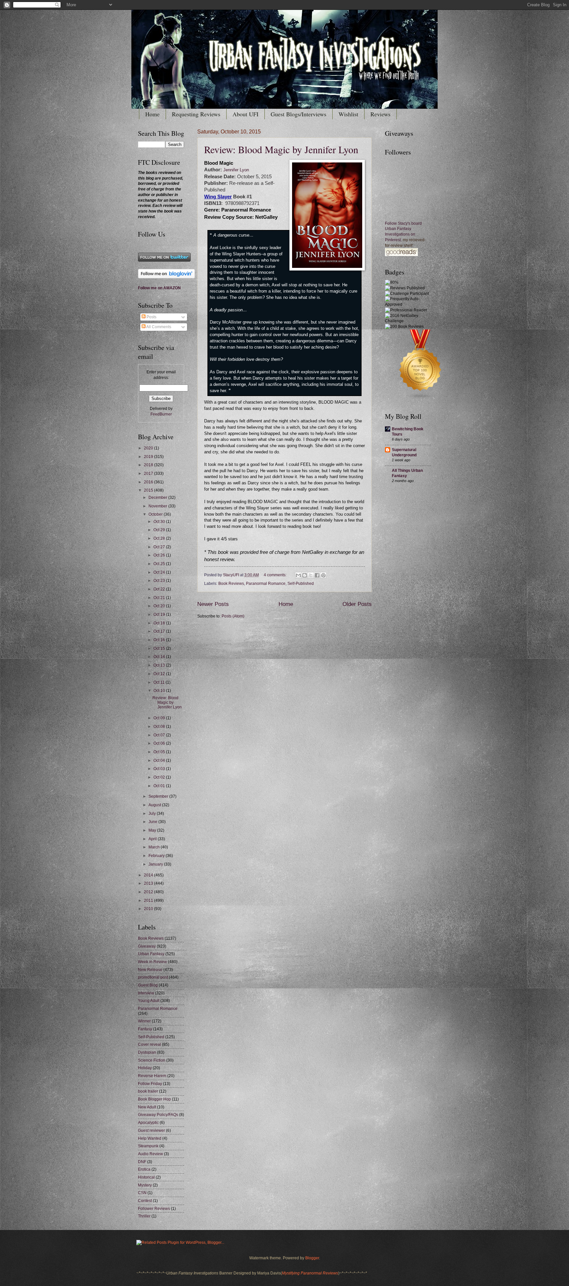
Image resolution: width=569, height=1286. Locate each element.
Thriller (144, 1216)
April (153, 839)
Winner (144, 1021)
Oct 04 (159, 760)
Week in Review (152, 961)
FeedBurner (161, 414)
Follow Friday (150, 1083)
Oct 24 (159, 572)
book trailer (148, 1091)
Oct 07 (159, 735)
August (155, 805)
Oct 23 (159, 580)
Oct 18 (159, 623)
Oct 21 (159, 597)
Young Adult (148, 1000)
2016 (149, 482)
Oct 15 (159, 648)
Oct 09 (159, 718)
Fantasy (145, 1029)
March (155, 847)
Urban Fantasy (151, 954)
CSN (142, 1192)
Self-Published (300, 583)
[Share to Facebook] (317, 575)
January (156, 864)
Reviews (380, 114)
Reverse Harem (152, 1075)
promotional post (153, 977)
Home (152, 114)
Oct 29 (159, 530)
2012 (149, 892)
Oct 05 (159, 752)
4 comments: (275, 575)
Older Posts (357, 604)
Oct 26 (159, 555)
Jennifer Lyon (235, 170)
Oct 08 (159, 726)
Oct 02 (159, 777)
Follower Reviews (154, 1208)
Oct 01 (159, 786)
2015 (149, 490)
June (153, 821)
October (156, 514)
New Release (150, 969)
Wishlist (348, 114)
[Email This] (298, 575)
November (158, 506)
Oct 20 (159, 606)
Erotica (144, 1169)
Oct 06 (159, 743)
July (153, 813)
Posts (151, 317)
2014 (149, 875)
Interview (146, 993)
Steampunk (148, 1146)
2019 (149, 456)
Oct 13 (159, 665)
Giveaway (147, 946)
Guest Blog (148, 985)
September (159, 796)
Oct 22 (159, 589)
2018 (149, 465)
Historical (146, 1177)
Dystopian (147, 1052)
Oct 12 (159, 674)
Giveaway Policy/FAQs (158, 1114)
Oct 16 (159, 640)
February (157, 855)
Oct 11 (159, 682)
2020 (149, 448)
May (153, 830)
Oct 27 (159, 547)
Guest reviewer (151, 1130)
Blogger (312, 1258)
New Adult (147, 1107)
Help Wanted (149, 1138)
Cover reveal (149, 1044)
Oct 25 (159, 563)
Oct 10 (159, 690)
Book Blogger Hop (154, 1099)
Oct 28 (159, 538)
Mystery (145, 1185)
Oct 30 (159, 521)
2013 (149, 883)
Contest (145, 1200)
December (158, 497)
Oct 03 (159, 768)
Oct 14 (159, 656)
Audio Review (150, 1154)
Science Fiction (151, 1060)
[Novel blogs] (420, 399)
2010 (149, 908)
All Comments (158, 327)
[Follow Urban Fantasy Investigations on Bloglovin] (166, 277)
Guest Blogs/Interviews (298, 114)
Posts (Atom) (233, 616)
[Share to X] (311, 575)
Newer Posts (213, 604)
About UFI (245, 114)
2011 (149, 900)
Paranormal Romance (265, 583)
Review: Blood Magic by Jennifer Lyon (281, 149)
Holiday (145, 1068)
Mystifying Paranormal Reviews (310, 1273)
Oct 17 (159, 631)
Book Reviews (231, 583)
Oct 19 (159, 614)
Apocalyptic (148, 1122)
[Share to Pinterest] (323, 575)
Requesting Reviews (196, 114)
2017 (149, 473)
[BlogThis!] (304, 575)
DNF (142, 1161)
